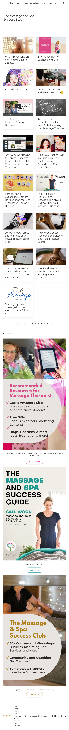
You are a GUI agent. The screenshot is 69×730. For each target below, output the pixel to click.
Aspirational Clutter (16, 89)
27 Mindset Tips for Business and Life (48, 58)
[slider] (16, 114)
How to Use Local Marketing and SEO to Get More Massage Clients (50, 237)
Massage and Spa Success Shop (34, 3)
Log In (57, 3)
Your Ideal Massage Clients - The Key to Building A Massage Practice (48, 273)
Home (6, 3)
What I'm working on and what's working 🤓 (50, 91)
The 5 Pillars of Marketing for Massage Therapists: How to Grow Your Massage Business (49, 199)
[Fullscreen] (31, 114)
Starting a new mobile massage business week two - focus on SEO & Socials (17, 273)
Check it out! (34, 462)
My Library (18, 3)
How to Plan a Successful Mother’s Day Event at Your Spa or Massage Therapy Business (17, 199)
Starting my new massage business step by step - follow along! (17, 309)
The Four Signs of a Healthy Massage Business (16, 122)
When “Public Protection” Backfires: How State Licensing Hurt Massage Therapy (50, 124)
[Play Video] (4, 114)
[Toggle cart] (63, 3)
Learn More (34, 570)
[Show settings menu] (28, 114)
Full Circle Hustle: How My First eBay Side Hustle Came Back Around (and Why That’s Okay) (50, 161)
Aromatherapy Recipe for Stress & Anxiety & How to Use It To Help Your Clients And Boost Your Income (18, 161)
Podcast (49, 3)
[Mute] (25, 114)
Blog (11, 3)
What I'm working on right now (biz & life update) (17, 59)
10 (47, 324)
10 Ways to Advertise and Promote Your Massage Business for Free (17, 237)
